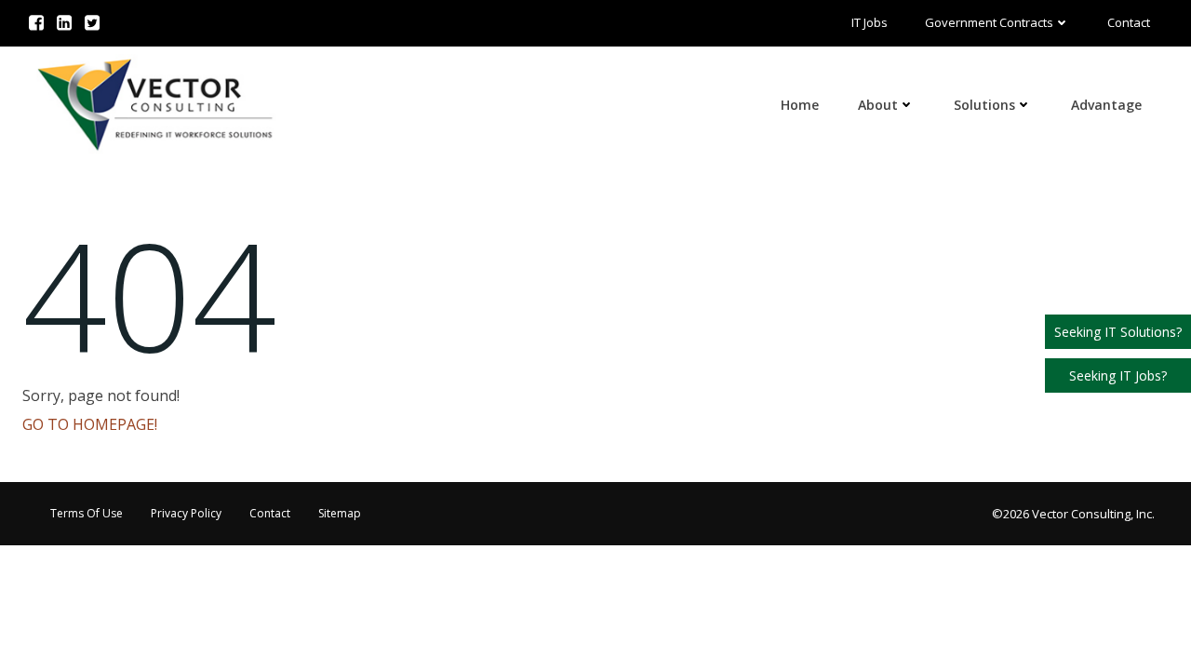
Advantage (1106, 105)
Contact (1128, 22)
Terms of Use (86, 513)
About (878, 105)
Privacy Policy (186, 513)
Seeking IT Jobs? (1118, 375)
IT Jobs (869, 22)
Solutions (984, 105)
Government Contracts (989, 22)
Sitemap (339, 513)
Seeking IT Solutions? (1118, 332)
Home (800, 105)
